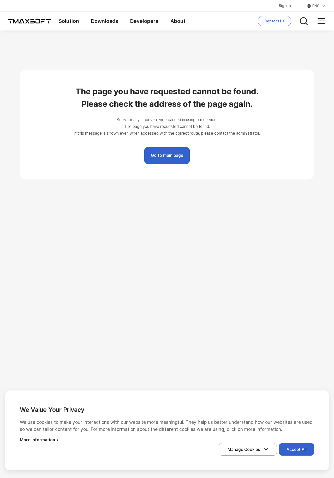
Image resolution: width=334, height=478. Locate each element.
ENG (316, 6)
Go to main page (167, 155)
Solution (69, 21)
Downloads (104, 21)
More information (37, 439)
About (178, 21)
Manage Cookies (244, 449)
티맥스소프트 (29, 21)
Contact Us (274, 21)
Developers (144, 21)
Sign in (285, 6)
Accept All (297, 449)
